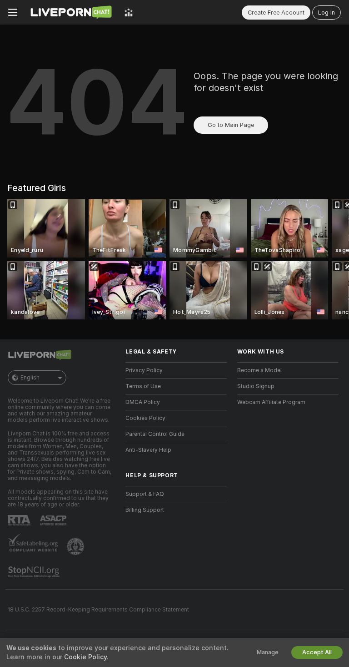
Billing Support (144, 510)
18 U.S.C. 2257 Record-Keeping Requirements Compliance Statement (98, 609)
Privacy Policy (144, 370)
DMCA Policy (142, 402)
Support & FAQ (144, 494)
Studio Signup (255, 386)
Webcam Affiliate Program (271, 402)
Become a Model (259, 370)
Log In (326, 12)
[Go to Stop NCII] (34, 571)
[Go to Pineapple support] (76, 546)
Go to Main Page (231, 124)
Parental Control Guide (154, 434)
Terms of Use (143, 386)
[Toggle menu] (12, 12)
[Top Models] (128, 12)
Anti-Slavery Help (148, 450)
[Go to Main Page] (70, 12)
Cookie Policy (85, 657)
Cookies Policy (145, 418)
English (30, 377)
